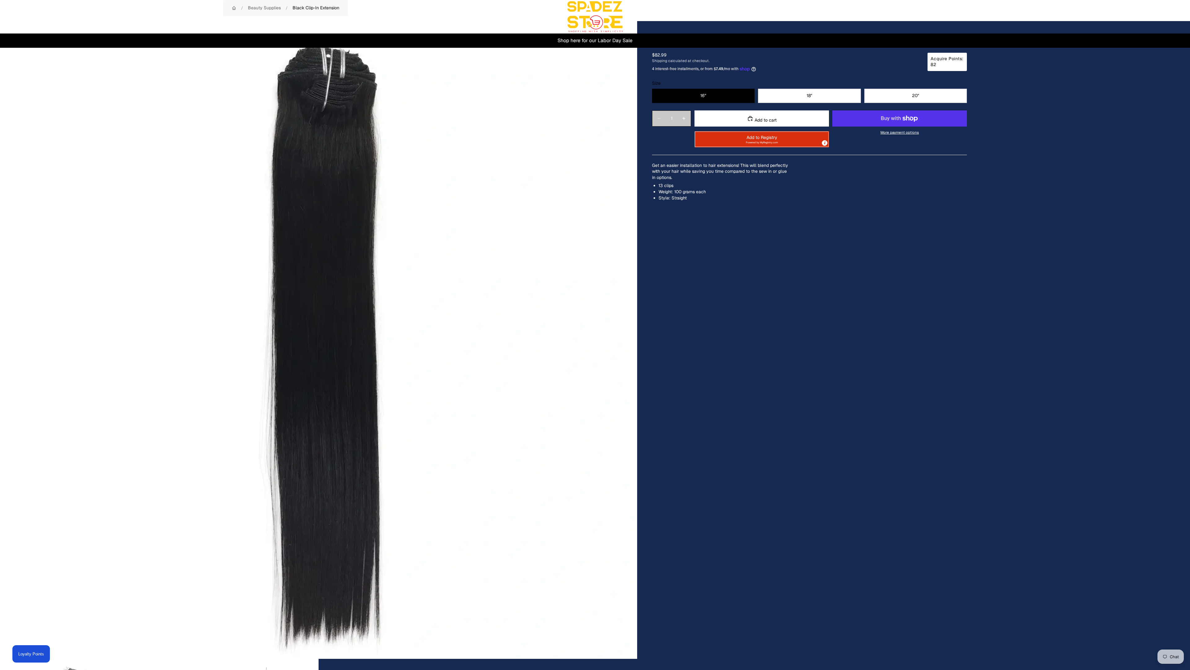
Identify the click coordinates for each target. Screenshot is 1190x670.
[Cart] (1171, 17)
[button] (761, 139)
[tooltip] (824, 143)
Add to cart (765, 120)
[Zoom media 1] (318, 340)
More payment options (899, 132)
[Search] (1144, 17)
